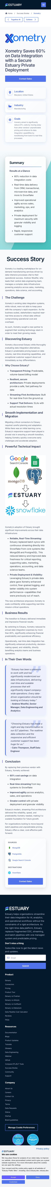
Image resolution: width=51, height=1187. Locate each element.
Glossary (8, 1048)
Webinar (8, 1056)
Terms (7, 1104)
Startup (8, 1116)
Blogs (7, 1036)
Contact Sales (25, 79)
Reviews (8, 1016)
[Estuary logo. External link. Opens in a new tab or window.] (8, 1151)
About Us (8, 1088)
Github (7, 1060)
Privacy (8, 1100)
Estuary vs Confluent (13, 1004)
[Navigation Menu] (43, 4)
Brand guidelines (11, 1120)
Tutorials (8, 1044)
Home (10, 13)
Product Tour (10, 992)
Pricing (7, 988)
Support (8, 1076)
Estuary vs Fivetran (12, 996)
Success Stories (23, 13)
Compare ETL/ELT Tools (14, 1064)
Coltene (29, 19)
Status (7, 1112)
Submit (25, 966)
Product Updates (11, 1040)
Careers (8, 1092)
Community (9, 1072)
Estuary (8, 980)
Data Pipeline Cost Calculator (16, 1012)
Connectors (9, 984)
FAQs (7, 1020)
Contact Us (9, 1096)
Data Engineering (11, 1052)
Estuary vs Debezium (13, 1008)
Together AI (15, 19)
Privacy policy (42, 1149)
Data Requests (10, 1108)
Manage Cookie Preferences (21, 1127)
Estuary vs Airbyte (12, 1000)
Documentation (11, 1032)
